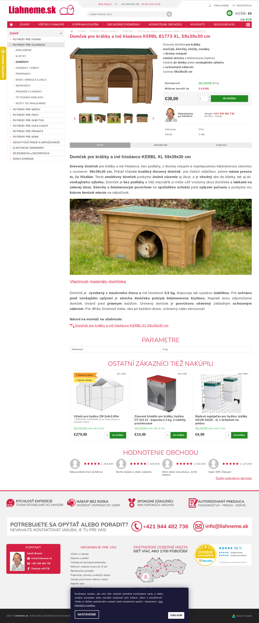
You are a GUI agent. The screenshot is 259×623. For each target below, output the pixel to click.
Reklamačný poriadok (82, 571)
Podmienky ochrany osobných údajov (91, 575)
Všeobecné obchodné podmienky (88, 562)
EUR (249, 19)
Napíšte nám (77, 583)
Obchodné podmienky (123, 24)
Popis (100, 145)
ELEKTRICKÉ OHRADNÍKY (28, 147)
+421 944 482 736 (40, 563)
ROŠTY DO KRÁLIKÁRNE (31, 103)
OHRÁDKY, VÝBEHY (27, 67)
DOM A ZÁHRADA (23, 158)
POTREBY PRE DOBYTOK (28, 120)
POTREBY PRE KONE (26, 136)
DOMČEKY (22, 62)
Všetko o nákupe (51, 24)
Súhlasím (176, 615)
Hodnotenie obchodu (165, 24)
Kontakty (197, 24)
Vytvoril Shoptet (244, 616)
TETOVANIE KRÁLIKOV (29, 97)
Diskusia (221, 145)
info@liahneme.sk (41, 558)
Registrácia (244, 5)
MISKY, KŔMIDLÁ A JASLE (31, 79)
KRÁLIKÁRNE (24, 50)
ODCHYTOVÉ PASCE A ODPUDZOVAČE (36, 142)
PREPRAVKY (23, 73)
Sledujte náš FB (40, 568)
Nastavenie (87, 614)
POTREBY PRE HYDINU (27, 39)
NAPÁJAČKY (23, 85)
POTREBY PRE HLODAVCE (29, 44)
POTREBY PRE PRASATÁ (28, 131)
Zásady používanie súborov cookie (89, 579)
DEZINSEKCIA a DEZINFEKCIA (31, 153)
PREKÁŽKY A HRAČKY (29, 91)
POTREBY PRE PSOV (25, 114)
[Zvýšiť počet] (209, 96)
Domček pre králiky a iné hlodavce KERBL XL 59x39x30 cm (122, 325)
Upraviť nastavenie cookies (67, 616)
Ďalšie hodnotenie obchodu (234, 478)
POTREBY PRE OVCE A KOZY (30, 125)
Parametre (161, 145)
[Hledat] (169, 14)
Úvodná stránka (11, 24)
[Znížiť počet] (209, 100)
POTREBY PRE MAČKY (26, 109)
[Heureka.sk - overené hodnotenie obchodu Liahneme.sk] (223, 555)
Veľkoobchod (224, 24)
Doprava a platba (85, 24)
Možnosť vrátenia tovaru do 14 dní (89, 566)
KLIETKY (21, 56)
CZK (242, 19)
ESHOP (25, 24)
